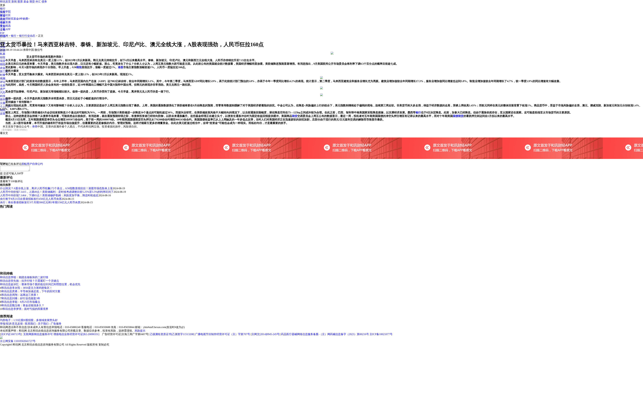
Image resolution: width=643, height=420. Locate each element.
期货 (32, 1)
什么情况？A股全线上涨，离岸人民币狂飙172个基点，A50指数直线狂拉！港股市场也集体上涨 (56, 188)
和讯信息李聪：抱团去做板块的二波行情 (24, 277)
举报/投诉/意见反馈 (11, 323)
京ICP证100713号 (11, 334)
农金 (2, 67)
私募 (2, 53)
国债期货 (458, 116)
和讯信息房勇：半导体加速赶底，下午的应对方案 (30, 291)
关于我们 (43, 323)
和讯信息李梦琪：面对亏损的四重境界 (25, 308)
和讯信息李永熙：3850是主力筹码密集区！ (26, 287)
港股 (120, 67)
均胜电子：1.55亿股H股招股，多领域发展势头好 (29, 320)
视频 (2, 78)
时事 (2, 75)
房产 (2, 89)
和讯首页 (5, 1)
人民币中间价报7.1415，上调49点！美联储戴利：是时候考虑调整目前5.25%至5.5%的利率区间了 (57, 191)
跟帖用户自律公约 (32, 163)
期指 (2, 64)
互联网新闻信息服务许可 (38, 334)
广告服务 (56, 323)
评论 (2, 82)
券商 (35, 126)
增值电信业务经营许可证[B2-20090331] (76, 334)
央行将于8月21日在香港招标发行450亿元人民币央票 (31, 198)
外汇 (38, 1)
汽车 (2, 92)
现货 (2, 60)
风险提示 (140, 330)
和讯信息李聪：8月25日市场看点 (20, 301)
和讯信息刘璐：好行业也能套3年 (20, 298)
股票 (20, 1)
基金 (26, 1)
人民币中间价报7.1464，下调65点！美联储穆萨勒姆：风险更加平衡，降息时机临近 (49, 195)
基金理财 (5, 18)
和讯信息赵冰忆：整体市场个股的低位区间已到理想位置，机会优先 (40, 284)
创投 (2, 57)
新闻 (14, 1)
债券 (44, 1)
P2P (2, 33)
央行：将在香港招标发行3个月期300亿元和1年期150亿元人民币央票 (40, 202)
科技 (2, 96)
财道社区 (5, 15)
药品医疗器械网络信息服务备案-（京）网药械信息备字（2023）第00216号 (325, 334)
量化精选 (5, 25)
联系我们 (30, 323)
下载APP (5, 29)
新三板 (4, 71)
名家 (2, 85)
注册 (2, 103)
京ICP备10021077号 (381, 334)
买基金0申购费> (20, 18)
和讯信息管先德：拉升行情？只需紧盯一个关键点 (29, 280)
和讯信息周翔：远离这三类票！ (20, 294)
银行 (2, 8)
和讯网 (4, 35)
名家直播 (5, 22)
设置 (2, 113)
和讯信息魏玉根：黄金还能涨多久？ (22, 305)
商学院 (4, 99)
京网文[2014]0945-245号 (265, 334)
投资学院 (5, 11)
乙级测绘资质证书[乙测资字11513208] (172, 334)
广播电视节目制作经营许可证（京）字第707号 (222, 334)
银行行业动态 (27, 35)
